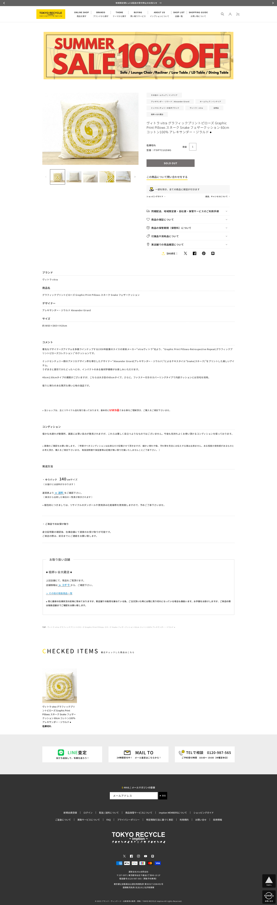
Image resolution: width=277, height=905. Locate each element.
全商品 (216, 108)
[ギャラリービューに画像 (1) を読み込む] (57, 176)
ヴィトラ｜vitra (196, 108)
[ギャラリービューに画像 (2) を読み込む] (74, 176)
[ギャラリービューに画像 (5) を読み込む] (123, 176)
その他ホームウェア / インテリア (164, 95)
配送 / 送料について (109, 812)
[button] (4, 3)
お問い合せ (200, 820)
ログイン (88, 812)
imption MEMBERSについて (173, 812)
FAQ (108, 820)
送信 (164, 795)
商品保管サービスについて (138, 812)
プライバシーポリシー (128, 820)
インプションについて (159, 14)
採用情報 (217, 820)
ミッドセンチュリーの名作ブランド (165, 108)
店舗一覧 (179, 14)
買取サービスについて (88, 820)
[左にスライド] (45, 176)
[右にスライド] (134, 176)
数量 (185, 146)
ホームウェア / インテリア (210, 101)
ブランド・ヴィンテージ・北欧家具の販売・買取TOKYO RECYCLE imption (133, 901)
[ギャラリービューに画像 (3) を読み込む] (90, 176)
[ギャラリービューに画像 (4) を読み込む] (106, 176)
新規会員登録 (70, 812)
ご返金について (63, 820)
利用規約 (184, 820)
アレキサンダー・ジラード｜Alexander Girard (170, 101)
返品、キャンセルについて (216, 196)
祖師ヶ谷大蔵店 (157, 114)
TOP (44, 627)
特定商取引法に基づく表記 (159, 820)
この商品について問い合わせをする (167, 177)
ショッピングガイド (155, 196)
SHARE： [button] (172, 253)
